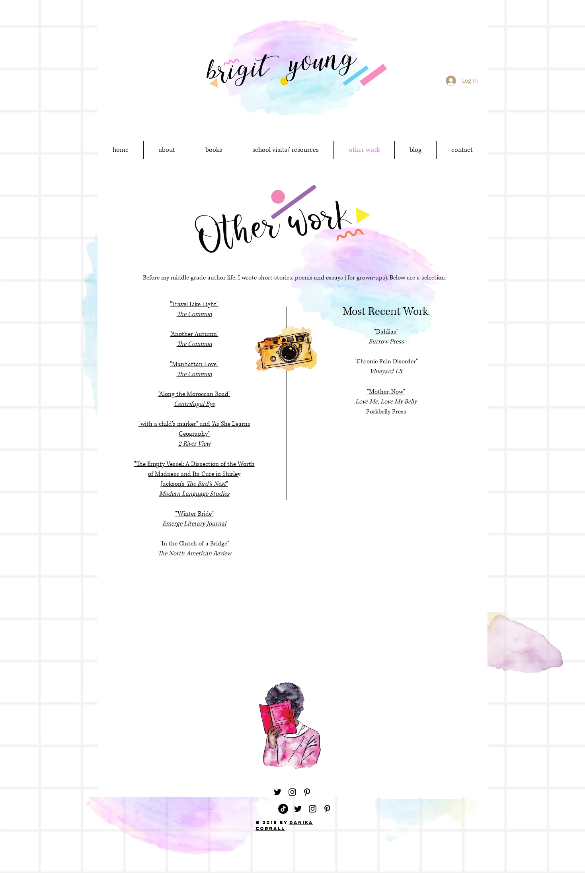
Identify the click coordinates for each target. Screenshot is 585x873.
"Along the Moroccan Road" (194, 394)
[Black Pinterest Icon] (307, 792)
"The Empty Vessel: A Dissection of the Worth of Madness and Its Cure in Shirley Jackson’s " (194, 474)
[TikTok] (283, 809)
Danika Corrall (284, 825)
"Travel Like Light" (194, 304)
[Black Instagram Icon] (292, 792)
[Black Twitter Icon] (278, 792)
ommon (202, 314)
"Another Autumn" (194, 334)
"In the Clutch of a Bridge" (194, 543)
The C (184, 314)
